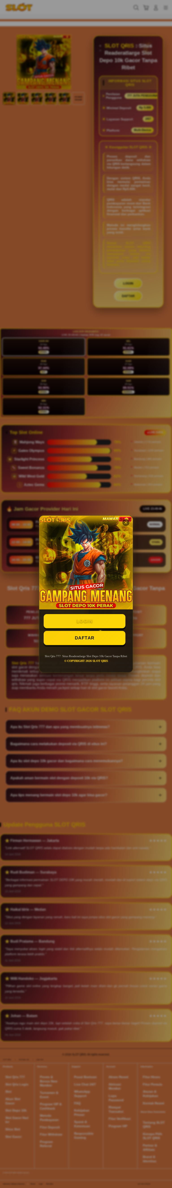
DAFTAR (85, 637)
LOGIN (85, 621)
